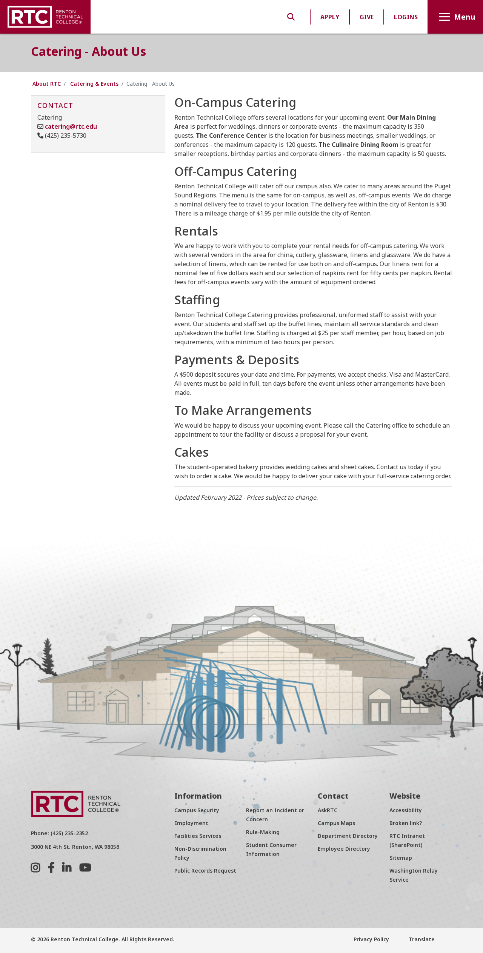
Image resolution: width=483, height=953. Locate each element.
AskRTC (327, 810)
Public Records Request (205, 870)
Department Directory (348, 835)
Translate (421, 939)
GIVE (367, 17)
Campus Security (196, 810)
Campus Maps (336, 823)
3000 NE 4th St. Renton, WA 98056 (75, 846)
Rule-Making (263, 832)
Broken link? (405, 823)
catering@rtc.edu (71, 126)
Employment (191, 823)
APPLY (329, 17)
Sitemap (400, 857)
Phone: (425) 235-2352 (59, 833)
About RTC (46, 83)
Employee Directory (344, 848)
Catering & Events (94, 83)
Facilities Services (197, 835)
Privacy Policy (371, 939)
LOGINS (406, 17)
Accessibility (405, 810)
